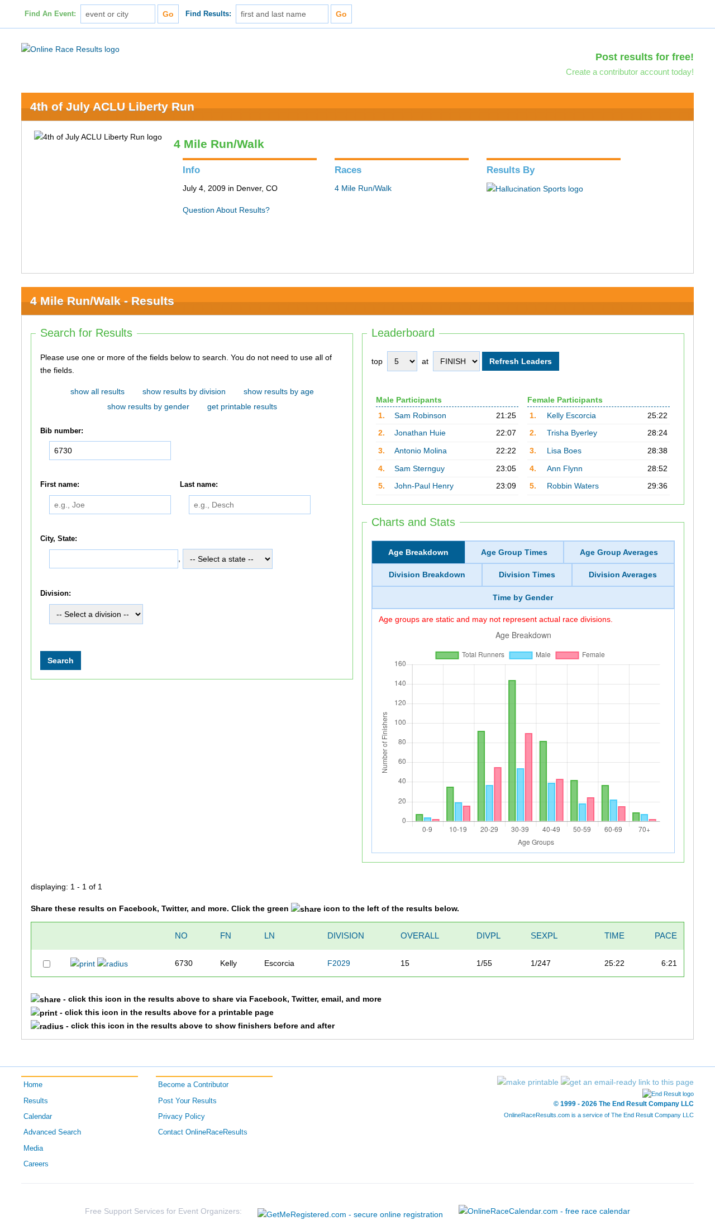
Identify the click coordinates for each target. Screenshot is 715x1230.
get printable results (242, 406)
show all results (97, 391)
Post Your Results (187, 1101)
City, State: (58, 539)
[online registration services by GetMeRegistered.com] (350, 1211)
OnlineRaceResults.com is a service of (599, 1115)
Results (35, 1101)
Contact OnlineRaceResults (202, 1132)
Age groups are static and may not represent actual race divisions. (496, 619)
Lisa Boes (564, 450)
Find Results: (208, 14)
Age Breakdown (418, 552)
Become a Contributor (193, 1085)
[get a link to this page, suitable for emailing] (627, 1082)
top (377, 361)
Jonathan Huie (420, 432)
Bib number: (61, 431)
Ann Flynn (565, 468)
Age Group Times (514, 552)
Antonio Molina (420, 450)
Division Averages (623, 574)
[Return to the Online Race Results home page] (70, 48)
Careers (36, 1164)
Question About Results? (226, 209)
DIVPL (488, 935)
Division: (55, 594)
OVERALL (420, 935)
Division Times (527, 574)
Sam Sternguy (419, 468)
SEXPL (544, 935)
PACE (666, 935)
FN (225, 935)
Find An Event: (50, 14)
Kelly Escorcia (571, 415)
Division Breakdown (427, 574)
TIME (614, 935)
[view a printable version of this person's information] (82, 963)
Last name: (199, 485)
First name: (59, 485)
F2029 (338, 963)
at (425, 361)
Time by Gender (523, 597)
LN (269, 935)
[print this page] (528, 1082)
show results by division (184, 391)
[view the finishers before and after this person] (112, 963)
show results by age (279, 391)
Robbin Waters (573, 485)
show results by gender (148, 406)
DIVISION (345, 935)
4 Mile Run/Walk (363, 188)
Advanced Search (52, 1132)
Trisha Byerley (572, 432)
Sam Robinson (420, 415)
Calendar (37, 1117)
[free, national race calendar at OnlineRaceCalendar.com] (544, 1211)
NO (181, 935)
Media (33, 1148)
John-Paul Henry (424, 485)
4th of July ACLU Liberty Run (112, 106)
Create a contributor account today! (630, 71)
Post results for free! (644, 57)
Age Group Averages (619, 552)
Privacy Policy (181, 1117)
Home (32, 1085)
